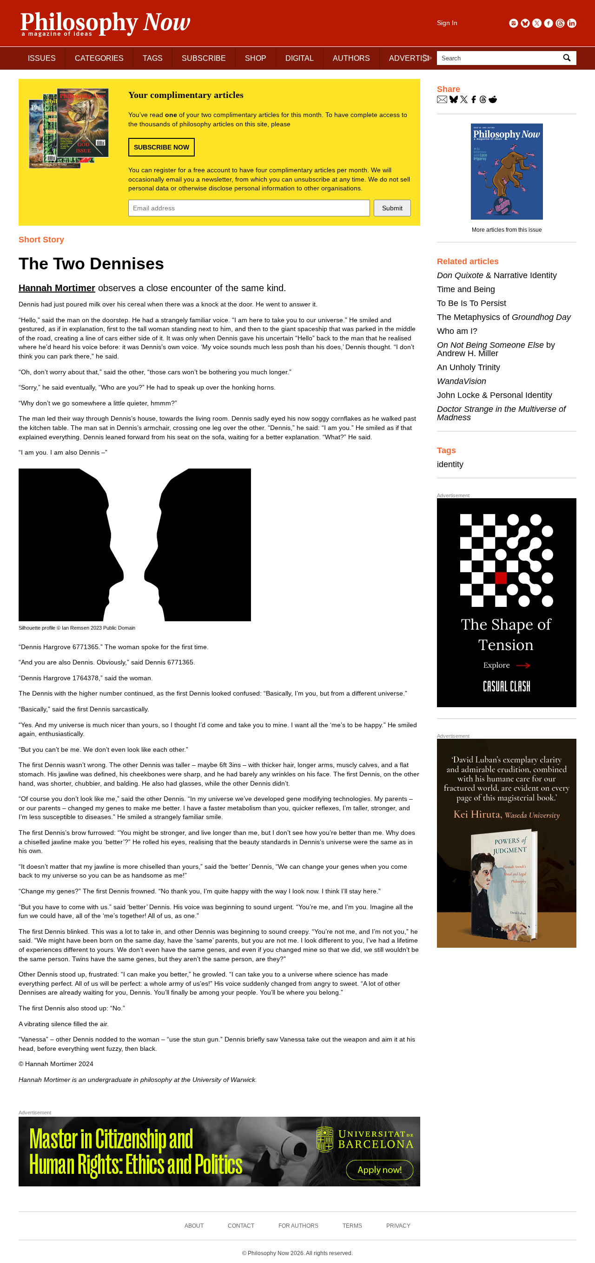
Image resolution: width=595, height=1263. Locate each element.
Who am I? (457, 331)
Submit (392, 208)
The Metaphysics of (504, 317)
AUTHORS (351, 58)
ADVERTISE (410, 58)
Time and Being (466, 289)
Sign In (447, 22)
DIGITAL (299, 58)
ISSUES (42, 58)
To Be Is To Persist (471, 303)
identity (450, 464)
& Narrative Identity (497, 275)
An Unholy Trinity (468, 367)
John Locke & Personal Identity (494, 395)
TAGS (153, 58)
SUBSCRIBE (204, 58)
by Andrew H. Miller (496, 349)
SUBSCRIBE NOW (161, 147)
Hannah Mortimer (57, 288)
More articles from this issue (507, 230)
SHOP (255, 58)
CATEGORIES (99, 58)
